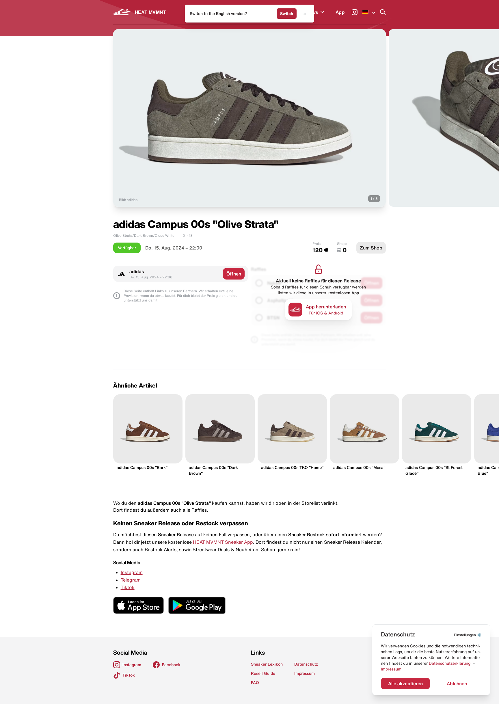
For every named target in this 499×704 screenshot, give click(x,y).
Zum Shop (371, 247)
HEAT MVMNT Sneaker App (223, 542)
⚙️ (467, 635)
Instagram (132, 572)
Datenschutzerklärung (449, 663)
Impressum (391, 669)
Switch (286, 14)
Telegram (131, 580)
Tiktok (128, 587)
